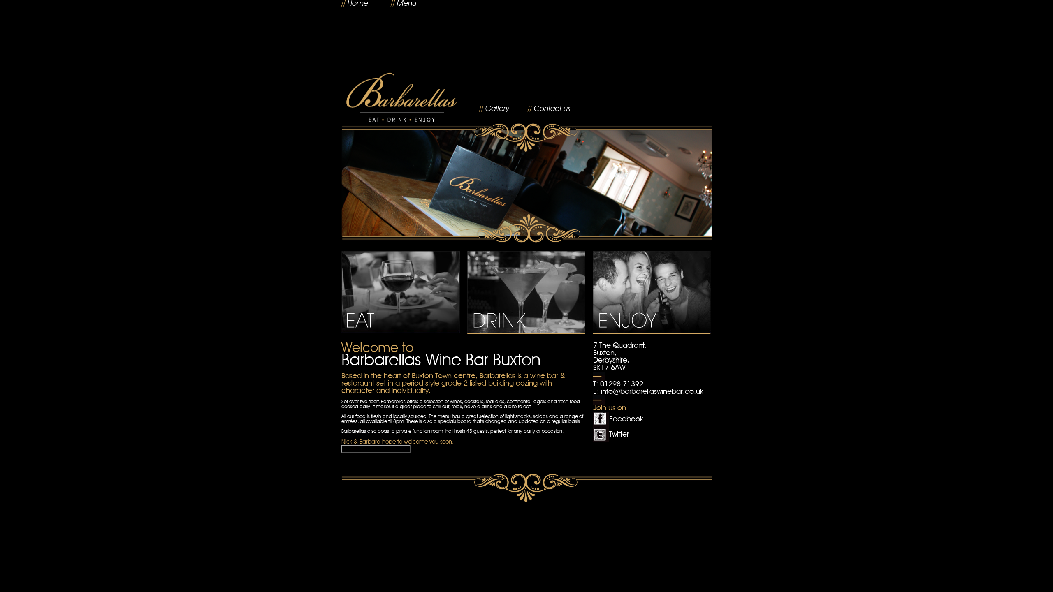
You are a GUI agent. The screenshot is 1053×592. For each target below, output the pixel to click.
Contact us (552, 109)
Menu (406, 3)
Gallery (497, 109)
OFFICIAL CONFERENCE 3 (376, 449)
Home (358, 3)
